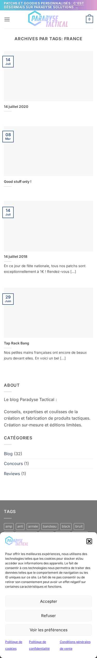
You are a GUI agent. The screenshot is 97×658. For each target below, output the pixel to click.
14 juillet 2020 (16, 107)
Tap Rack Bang (16, 343)
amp (8, 526)
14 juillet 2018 (15, 256)
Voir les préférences (49, 629)
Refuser (48, 615)
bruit (79, 526)
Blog (8, 453)
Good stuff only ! (18, 181)
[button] (89, 541)
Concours (13, 463)
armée (33, 526)
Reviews (12, 473)
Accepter (48, 601)
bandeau (50, 526)
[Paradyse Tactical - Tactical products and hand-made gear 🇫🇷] (48, 19)
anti (20, 526)
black (66, 526)
